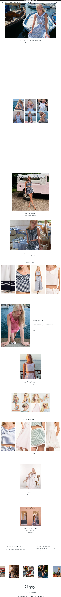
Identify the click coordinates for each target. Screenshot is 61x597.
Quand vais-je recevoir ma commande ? (43, 546)
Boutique (2, 2)
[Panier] (59, 2)
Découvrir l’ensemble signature (30, 215)
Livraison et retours (17, 2)
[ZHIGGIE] (30, 2)
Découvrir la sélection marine (30, 42)
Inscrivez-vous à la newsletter (30, 592)
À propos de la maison (30, 495)
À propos (6, 2)
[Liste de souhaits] (56, 2)
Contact (11, 2)
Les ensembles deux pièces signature (30, 255)
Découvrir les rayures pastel (30, 385)
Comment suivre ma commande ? (42, 548)
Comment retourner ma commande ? (43, 550)
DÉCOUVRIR (33, 330)
